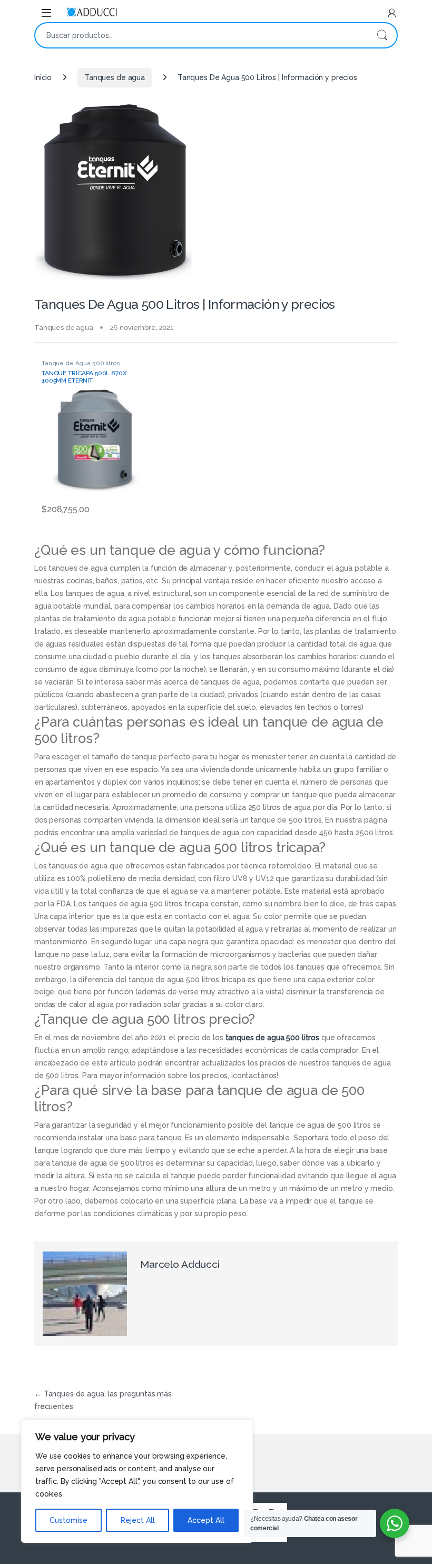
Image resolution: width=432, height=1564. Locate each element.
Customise (68, 1520)
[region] (137, 1481)
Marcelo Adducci (180, 1264)
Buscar (382, 35)
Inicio (43, 77)
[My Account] (392, 13)
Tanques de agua (114, 77)
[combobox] (201, 35)
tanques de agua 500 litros (272, 1037)
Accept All (206, 1520)
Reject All (138, 1520)
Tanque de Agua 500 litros (81, 363)
